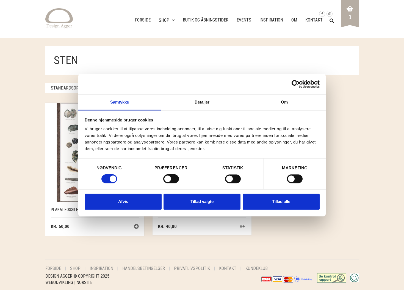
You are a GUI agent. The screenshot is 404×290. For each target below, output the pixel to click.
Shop (164, 20)
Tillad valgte (202, 201)
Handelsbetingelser (143, 268)
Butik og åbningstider (205, 20)
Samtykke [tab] (119, 102)
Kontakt (314, 20)
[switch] (171, 180)
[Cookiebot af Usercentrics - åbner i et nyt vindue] (296, 84)
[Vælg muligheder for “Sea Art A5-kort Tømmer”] (242, 227)
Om (294, 20)
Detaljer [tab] (202, 102)
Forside (143, 20)
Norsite (84, 282)
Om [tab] (284, 102)
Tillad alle (281, 201)
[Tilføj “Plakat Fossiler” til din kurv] (136, 227)
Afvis (123, 201)
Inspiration (271, 20)
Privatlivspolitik (192, 268)
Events (244, 20)
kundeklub (256, 268)
